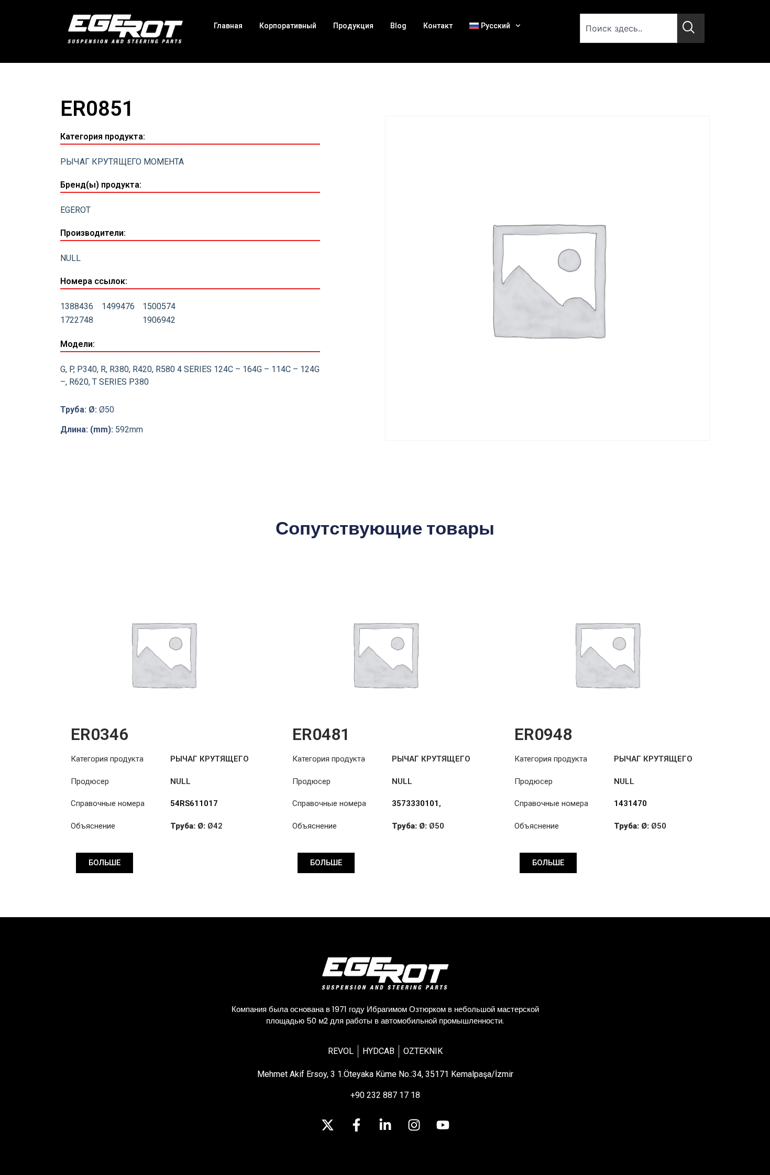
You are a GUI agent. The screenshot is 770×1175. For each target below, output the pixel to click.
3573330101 (415, 803)
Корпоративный (287, 25)
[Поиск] (691, 28)
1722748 (76, 320)
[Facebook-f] (356, 1125)
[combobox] (628, 28)
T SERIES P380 (120, 382)
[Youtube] (443, 1125)
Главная (228, 25)
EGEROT (75, 210)
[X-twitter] (327, 1125)
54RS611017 (194, 803)
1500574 (158, 306)
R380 (119, 369)
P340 (87, 369)
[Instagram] (414, 1125)
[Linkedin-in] (385, 1125)
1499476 (118, 306)
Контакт (438, 25)
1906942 (158, 320)
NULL (70, 258)
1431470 (630, 803)
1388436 (76, 306)
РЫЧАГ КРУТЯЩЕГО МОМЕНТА (122, 162)
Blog (398, 25)
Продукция (353, 25)
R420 (142, 369)
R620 (79, 382)
